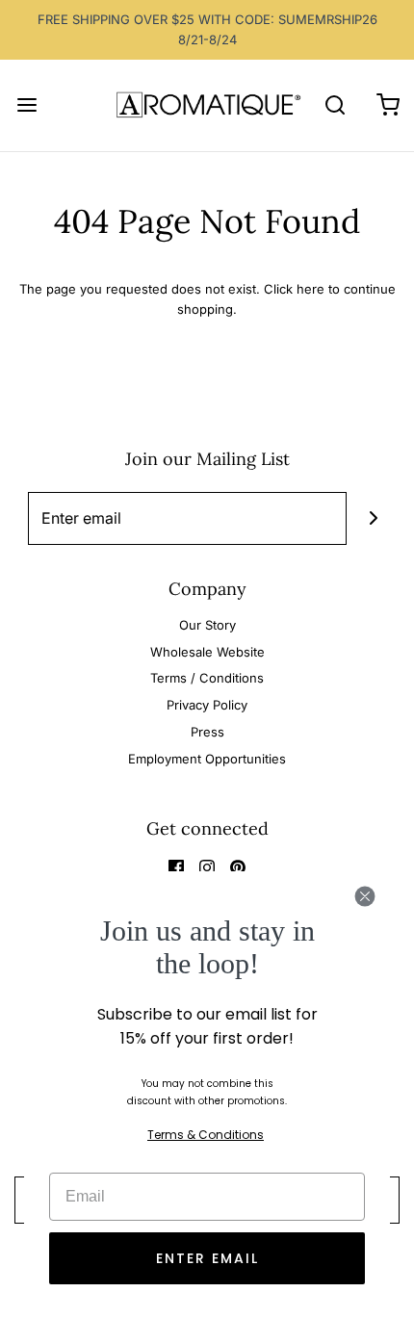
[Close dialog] (364, 896)
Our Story (207, 625)
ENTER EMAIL (207, 1258)
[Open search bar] (334, 105)
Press (207, 731)
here (310, 289)
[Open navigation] (26, 105)
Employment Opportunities (207, 758)
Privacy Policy (207, 704)
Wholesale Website (207, 651)
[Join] (373, 518)
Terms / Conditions (207, 677)
